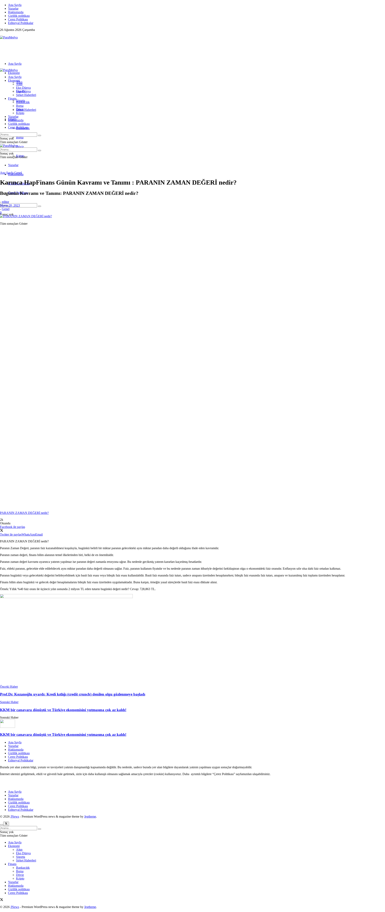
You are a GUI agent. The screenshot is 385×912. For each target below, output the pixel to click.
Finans (12, 98)
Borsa (19, 137)
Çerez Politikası (18, 19)
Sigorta (20, 91)
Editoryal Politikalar (20, 23)
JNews (14, 816)
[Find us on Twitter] (1, 33)
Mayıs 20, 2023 (10, 205)
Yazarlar (13, 8)
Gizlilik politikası (19, 15)
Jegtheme (90, 816)
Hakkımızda (15, 12)
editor (5, 201)
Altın (19, 84)
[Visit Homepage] (9, 37)
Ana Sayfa (14, 5)
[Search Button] (39, 206)
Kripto (20, 113)
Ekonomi (14, 73)
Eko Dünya (23, 87)
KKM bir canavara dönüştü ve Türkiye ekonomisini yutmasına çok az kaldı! (63, 734)
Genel (18, 172)
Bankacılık (23, 102)
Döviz (20, 146)
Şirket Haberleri (26, 109)
